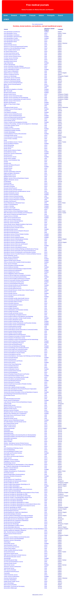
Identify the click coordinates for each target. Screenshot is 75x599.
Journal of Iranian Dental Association (13, 331)
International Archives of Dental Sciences (14, 227)
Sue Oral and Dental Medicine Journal (13, 561)
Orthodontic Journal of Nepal (11, 459)
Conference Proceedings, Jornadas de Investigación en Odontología (21, 124)
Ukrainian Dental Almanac (10, 578)
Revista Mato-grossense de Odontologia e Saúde (16, 519)
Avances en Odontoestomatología (12, 81)
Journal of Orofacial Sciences (11, 367)
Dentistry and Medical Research (12, 165)
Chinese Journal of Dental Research (13, 115)
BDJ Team (6, 87)
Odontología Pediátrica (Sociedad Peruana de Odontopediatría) (19, 436)
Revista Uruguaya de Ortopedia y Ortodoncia (15, 530)
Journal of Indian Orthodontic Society (13, 319)
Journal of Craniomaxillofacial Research (14, 283)
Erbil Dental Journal (9, 184)
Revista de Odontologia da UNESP (12, 507)
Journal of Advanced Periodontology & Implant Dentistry (17, 268)
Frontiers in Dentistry (9, 206)
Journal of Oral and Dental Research (13, 344)
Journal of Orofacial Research (11, 365)
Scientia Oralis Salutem (9, 548)
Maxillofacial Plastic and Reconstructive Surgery (16, 412)
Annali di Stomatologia (9, 64)
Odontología (7, 430)
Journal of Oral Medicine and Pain (12, 354)
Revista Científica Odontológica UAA (13, 487)
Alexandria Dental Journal (10, 61)
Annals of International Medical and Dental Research (17, 68)
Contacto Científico (8, 127)
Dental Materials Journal (10, 152)
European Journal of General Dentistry (13, 196)
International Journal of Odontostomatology (14, 242)
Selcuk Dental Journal (9, 551)
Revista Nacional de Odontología (12, 522)
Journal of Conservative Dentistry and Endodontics (16, 280)
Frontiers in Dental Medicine (11, 204)
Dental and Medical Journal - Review (13, 142)
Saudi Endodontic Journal (10, 545)
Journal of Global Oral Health (11, 311)
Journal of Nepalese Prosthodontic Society (14, 337)
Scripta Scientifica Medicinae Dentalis (13, 550)
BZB (5, 105)
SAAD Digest (7, 542)
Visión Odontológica (9, 583)
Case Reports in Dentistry (10, 112)
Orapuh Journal (8, 458)
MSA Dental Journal (9, 416)
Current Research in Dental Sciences (13, 137)
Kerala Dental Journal (9, 395)
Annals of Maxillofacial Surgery (11, 69)
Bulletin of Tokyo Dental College (12, 104)
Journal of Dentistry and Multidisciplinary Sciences (16, 300)
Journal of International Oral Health (12, 328)
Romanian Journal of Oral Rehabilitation (14, 538)
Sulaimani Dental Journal (10, 563)
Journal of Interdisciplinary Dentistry (13, 326)
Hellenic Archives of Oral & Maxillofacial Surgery (16, 211)
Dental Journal (7, 148)
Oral (5, 446)
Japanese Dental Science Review (12, 260)
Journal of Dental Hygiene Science (12, 286)
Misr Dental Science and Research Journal (14, 415)
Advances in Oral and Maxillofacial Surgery (14, 48)
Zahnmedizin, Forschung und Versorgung (14, 586)
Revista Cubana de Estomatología (12, 491)
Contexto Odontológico (9, 132)
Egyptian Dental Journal (10, 176)
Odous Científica (8, 441)
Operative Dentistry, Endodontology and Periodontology (17, 444)
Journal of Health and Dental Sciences (13, 313)
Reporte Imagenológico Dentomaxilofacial (14, 474)
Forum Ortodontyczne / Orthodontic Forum (14, 203)
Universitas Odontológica (10, 579)
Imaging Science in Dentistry (11, 216)
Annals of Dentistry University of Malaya (14, 66)
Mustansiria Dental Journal (10, 418)
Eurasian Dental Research (10, 188)
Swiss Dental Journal (9, 565)
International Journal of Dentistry (12, 235)
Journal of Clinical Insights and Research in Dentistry (17, 278)
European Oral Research (10, 201)
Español (23, 15)
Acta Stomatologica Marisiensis (11, 40)
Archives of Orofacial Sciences (11, 74)
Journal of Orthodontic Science (11, 369)
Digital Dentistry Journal (10, 175)
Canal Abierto (7, 110)
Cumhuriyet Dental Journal (10, 135)
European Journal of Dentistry (11, 194)
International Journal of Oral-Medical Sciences (15, 247)
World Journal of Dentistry (10, 584)
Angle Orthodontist (8, 63)
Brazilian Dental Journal (10, 92)
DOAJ (45, 33)
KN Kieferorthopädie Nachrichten (12, 398)
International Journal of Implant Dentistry (14, 237)
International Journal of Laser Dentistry (13, 240)
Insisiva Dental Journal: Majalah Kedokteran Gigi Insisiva (18, 224)
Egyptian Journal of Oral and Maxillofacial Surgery (16, 178)
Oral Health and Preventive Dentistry (13, 453)
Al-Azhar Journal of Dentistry (11, 58)
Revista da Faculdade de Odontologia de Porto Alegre (17, 495)
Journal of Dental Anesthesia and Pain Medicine (16, 285)
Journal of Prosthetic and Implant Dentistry (14, 379)
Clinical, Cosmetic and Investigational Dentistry (15, 122)
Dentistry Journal (8, 166)
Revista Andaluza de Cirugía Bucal (12, 479)
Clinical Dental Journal (9, 120)
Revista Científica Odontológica (11, 486)
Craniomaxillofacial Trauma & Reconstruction (15, 133)
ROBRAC (6, 535)
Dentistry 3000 (7, 163)
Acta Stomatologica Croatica (11, 38)
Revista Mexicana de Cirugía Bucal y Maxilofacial (16, 520)
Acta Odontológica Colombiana (11, 35)
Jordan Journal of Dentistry (10, 263)
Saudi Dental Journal (9, 543)
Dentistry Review (8, 168)
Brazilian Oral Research (10, 102)
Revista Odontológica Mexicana (12, 527)
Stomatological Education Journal (12, 556)
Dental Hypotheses (8, 147)
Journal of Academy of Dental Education (14, 265)
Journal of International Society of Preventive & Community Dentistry (21, 329)
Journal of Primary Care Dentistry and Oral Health (16, 377)
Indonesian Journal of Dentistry (11, 222)
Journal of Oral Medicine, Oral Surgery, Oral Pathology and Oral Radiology (22, 356)
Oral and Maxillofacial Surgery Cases (13, 451)
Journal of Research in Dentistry (12, 382)
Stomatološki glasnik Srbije (10, 560)
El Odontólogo (7, 181)
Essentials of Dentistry (9, 186)
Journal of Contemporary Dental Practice (14, 282)
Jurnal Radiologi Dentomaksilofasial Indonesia (15, 393)
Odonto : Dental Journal (10, 426)
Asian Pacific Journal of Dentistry (12, 77)
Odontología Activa (8, 431)
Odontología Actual (8, 433)
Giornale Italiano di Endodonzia (12, 209)
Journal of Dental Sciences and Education (14, 295)
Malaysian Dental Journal (10, 408)
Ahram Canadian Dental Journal (12, 49)
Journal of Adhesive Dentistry (11, 267)
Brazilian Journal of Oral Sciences (12, 100)
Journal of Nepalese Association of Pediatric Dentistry (17, 336)
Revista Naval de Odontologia (11, 523)
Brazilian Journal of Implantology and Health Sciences (17, 99)
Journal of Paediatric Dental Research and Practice (16, 374)
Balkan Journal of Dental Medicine (12, 84)
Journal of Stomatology (9, 385)
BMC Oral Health (8, 91)
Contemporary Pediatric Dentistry (12, 130)
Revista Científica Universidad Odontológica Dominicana (18, 489)
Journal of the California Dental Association (14, 387)
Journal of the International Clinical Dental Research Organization (20, 389)
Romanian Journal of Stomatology (12, 540)
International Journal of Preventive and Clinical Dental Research (20, 250)
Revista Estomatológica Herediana (12, 514)
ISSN (45, 43)
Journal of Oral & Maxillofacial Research (14, 342)
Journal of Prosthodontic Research (12, 380)
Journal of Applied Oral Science (11, 272)
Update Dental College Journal (11, 581)
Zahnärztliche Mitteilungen (10, 588)
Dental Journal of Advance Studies (12, 150)
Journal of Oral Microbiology (11, 357)
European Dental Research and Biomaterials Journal (17, 191)
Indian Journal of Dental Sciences (12, 219)
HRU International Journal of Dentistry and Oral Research (18, 212)
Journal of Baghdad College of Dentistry (14, 273)
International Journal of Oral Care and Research (16, 244)
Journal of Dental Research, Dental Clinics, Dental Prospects (19, 290)
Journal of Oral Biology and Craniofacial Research (16, 347)
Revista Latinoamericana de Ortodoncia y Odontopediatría (18, 517)
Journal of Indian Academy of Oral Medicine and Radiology (18, 316)
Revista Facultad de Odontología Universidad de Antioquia (18, 515)
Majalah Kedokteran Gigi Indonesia (12, 407)
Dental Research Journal (10, 156)
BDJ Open (6, 86)
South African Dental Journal (11, 553)
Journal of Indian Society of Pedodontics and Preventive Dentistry (20, 323)
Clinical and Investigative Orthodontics (13, 119)
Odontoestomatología (9, 428)
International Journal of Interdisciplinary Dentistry (16, 239)
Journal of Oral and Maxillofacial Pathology (14, 346)
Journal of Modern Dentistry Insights (13, 333)
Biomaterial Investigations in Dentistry (13, 89)
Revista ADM (7, 477)
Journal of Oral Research (10, 359)
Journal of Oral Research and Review (13, 361)
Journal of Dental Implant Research (12, 288)
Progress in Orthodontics (10, 469)
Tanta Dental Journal (9, 568)
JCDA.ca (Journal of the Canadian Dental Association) (17, 262)
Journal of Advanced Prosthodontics (13, 270)
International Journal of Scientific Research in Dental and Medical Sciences (22, 254)
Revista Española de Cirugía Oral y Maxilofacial (16, 512)
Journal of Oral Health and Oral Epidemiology (15, 351)
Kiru (5, 397)
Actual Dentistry (8, 43)
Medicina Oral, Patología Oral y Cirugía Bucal (15, 413)
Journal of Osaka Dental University (12, 370)
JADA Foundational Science (11, 258)
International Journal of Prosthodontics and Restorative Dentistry (20, 252)
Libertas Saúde (7, 403)
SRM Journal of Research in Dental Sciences (15, 555)
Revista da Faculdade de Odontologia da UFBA (15, 494)
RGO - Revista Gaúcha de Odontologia (13, 532)
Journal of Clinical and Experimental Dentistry (15, 277)
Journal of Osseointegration (11, 372)
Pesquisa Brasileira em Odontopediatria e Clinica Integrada (18, 464)
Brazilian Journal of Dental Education (13, 96)
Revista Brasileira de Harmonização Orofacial (15, 481)
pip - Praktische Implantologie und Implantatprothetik (17, 466)
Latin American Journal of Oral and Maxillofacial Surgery (18, 402)
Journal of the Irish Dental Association (13, 390)
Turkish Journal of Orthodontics (11, 576)
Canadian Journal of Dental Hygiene (13, 109)
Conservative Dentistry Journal (11, 125)
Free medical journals (37, 24)
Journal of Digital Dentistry (10, 306)
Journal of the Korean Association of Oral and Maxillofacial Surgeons (21, 392)
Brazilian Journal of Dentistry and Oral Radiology (16, 97)
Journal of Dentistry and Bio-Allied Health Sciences (16, 298)
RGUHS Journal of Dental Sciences (12, 533)
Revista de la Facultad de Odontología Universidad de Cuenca (19, 505)
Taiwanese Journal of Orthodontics (12, 566)
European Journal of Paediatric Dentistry (14, 198)
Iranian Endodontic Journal (10, 255)
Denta (5, 140)
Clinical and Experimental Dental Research (14, 117)
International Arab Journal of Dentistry (13, 226)
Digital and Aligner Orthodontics (12, 173)
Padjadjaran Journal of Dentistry (12, 461)
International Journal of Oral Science (13, 245)
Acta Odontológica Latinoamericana (13, 36)
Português (51, 15)
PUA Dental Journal (9, 472)
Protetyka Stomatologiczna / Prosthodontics (14, 471)
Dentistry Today (8, 170)
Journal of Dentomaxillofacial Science (13, 305)
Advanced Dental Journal (10, 45)
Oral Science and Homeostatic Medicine (14, 456)
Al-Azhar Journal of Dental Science (12, 56)
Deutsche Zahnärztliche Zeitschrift (12, 171)
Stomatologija (7, 558)
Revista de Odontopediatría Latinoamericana (15, 509)
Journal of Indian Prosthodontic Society (13, 321)
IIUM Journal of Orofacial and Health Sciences (15, 214)
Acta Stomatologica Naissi (10, 41)
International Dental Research (11, 232)
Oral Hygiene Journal (9, 454)
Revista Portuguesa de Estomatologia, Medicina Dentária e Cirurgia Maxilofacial (24, 528)
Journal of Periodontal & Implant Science (14, 375)
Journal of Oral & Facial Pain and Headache (15, 341)
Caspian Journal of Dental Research (13, 114)
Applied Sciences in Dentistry (11, 73)
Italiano (41, 15)
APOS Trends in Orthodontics (11, 71)
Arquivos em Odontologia (10, 76)
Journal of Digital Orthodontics (11, 308)
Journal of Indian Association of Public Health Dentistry (17, 318)
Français (32, 15)
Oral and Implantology (9, 449)
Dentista (6, 161)
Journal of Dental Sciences (10, 293)
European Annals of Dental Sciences (13, 189)
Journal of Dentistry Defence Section (13, 301)
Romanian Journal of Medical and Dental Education (17, 537)
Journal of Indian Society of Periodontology (14, 324)
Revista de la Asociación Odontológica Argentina (16, 499)
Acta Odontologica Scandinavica (12, 31)
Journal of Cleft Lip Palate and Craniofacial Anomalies (17, 275)
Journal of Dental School (10, 291)
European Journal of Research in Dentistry (14, 199)
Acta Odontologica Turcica (10, 33)
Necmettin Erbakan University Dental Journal (15, 421)
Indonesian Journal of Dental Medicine (13, 221)
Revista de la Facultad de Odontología (13, 500)
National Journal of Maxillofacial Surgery (14, 420)
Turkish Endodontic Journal (10, 575)
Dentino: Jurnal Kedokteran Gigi (12, 160)
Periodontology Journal (9, 463)
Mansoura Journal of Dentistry (11, 410)
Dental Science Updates (10, 158)
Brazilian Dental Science (10, 94)
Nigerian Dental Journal (10, 425)
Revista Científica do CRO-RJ (11, 482)
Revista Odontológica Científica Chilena (14, 525)
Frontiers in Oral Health (9, 207)
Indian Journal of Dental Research (12, 217)
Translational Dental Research (11, 571)
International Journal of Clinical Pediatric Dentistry (16, 234)
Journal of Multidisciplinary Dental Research (15, 334)
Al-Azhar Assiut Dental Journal (11, 53)
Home (6, 15)
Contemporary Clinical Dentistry (12, 128)
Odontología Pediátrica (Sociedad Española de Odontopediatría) (20, 435)
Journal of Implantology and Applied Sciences (15, 314)
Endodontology (7, 183)
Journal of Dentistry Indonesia (11, 303)
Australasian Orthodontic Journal (12, 79)
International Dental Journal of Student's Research (16, 231)
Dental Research (8, 155)
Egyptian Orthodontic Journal (11, 179)
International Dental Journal (11, 229)
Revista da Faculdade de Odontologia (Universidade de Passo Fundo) (21, 492)
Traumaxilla (7, 573)
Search (60, 15)
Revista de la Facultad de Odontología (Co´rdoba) (16, 502)
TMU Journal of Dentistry (10, 570)
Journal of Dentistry (8, 296)
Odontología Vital (8, 440)
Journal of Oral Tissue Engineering (12, 364)
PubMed (46, 31)
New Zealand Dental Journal (11, 423)
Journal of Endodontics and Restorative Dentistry (16, 310)
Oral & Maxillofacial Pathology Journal (13, 448)
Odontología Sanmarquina (10, 438)
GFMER (6, 19)
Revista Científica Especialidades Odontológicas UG (17, 484)
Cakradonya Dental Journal (11, 107)
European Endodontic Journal (11, 193)
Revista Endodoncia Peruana (11, 510)
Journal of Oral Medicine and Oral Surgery (14, 352)
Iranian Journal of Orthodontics (11, 257)
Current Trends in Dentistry (10, 138)
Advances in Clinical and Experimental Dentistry (16, 46)
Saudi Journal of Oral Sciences (11, 547)
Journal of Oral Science (9, 362)
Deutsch (14, 15)
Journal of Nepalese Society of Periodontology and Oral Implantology (21, 339)
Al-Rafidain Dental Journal (10, 59)
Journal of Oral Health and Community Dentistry (16, 349)
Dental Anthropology (9, 145)
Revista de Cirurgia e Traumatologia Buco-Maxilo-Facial (18, 497)
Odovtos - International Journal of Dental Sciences (16, 443)
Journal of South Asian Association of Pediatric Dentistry (17, 384)
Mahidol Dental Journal (9, 405)
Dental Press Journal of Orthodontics (13, 153)
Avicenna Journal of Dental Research (13, 82)
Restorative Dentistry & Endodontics (13, 476)
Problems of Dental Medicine (11, 468)
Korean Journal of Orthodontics (11, 400)
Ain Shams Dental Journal (10, 51)
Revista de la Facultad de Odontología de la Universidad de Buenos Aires (22, 504)
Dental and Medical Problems (11, 143)
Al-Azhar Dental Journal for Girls (12, 54)
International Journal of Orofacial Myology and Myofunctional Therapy (21, 249)
